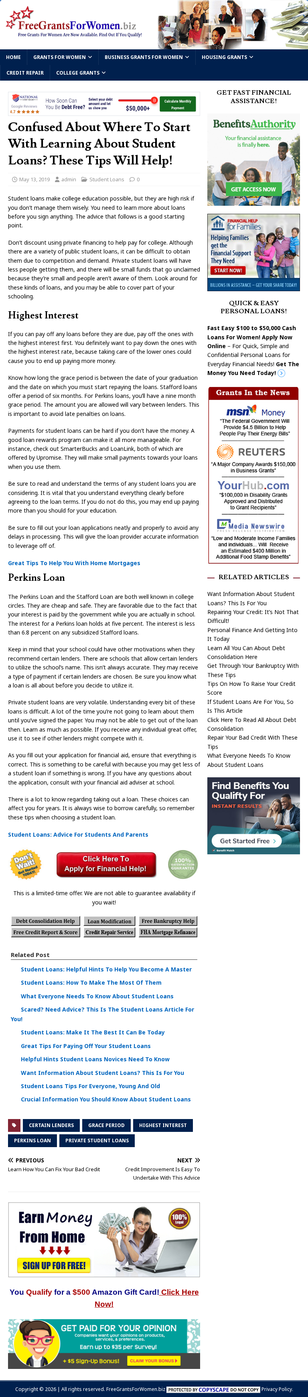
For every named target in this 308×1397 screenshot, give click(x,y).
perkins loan (32, 1140)
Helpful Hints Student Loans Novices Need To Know (95, 1059)
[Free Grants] (253, 286)
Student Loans (106, 179)
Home (13, 57)
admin (68, 179)
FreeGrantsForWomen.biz (135, 1389)
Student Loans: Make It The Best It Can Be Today (93, 1032)
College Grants (77, 72)
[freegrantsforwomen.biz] (154, 45)
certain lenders (51, 1125)
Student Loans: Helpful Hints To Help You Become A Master (106, 969)
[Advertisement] (253, 911)
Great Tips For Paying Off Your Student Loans (86, 1046)
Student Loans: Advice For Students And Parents (78, 834)
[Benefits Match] (253, 850)
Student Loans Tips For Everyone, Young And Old (90, 1086)
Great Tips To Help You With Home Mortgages (74, 563)
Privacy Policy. (277, 1389)
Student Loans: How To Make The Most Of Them (91, 983)
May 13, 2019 (34, 179)
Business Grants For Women (144, 57)
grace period (106, 1125)
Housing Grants (224, 57)
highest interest (163, 1125)
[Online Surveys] (104, 1364)
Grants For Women (59, 57)
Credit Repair (25, 72)
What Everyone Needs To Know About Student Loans (97, 996)
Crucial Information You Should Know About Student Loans (106, 1099)
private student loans (97, 1140)
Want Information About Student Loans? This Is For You (102, 1073)
